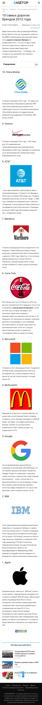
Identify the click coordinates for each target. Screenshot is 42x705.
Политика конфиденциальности (13, 688)
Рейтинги (5, 9)
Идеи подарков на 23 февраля (26, 673)
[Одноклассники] (19, 631)
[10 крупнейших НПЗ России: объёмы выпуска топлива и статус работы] (7, 654)
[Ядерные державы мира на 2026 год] (7, 665)
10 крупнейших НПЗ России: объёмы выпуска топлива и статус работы (25, 654)
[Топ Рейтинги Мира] (21, 3)
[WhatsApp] (25, 631)
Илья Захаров (13, 25)
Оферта (32, 685)
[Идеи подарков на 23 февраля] (7, 675)
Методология (35, 28)
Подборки (13, 9)
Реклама (25, 685)
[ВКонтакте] (16, 631)
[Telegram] (22, 631)
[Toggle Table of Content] (35, 64)
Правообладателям (31, 688)
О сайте (7, 685)
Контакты (21, 690)
